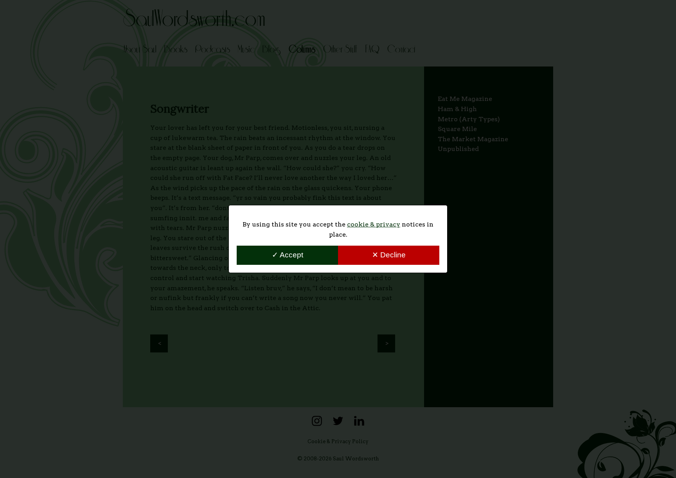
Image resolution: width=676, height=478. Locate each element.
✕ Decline (389, 255)
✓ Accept (287, 255)
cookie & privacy (373, 224)
